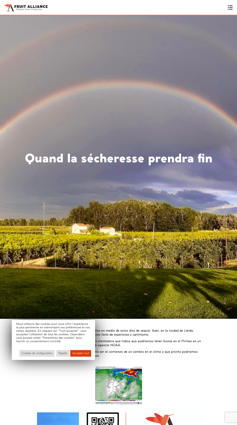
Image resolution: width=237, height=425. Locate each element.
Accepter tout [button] (80, 353)
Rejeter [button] (62, 353)
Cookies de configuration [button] (37, 353)
